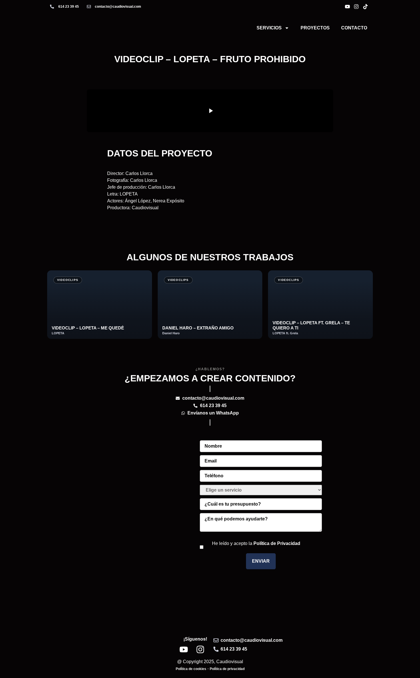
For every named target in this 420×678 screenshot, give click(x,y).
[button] (210, 110)
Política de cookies (191, 669)
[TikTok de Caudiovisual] (366, 6)
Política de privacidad (227, 669)
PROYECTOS (315, 27)
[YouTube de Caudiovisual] (348, 6)
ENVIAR (261, 561)
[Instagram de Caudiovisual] (357, 6)
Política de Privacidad (276, 543)
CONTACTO (354, 27)
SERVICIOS (269, 27)
